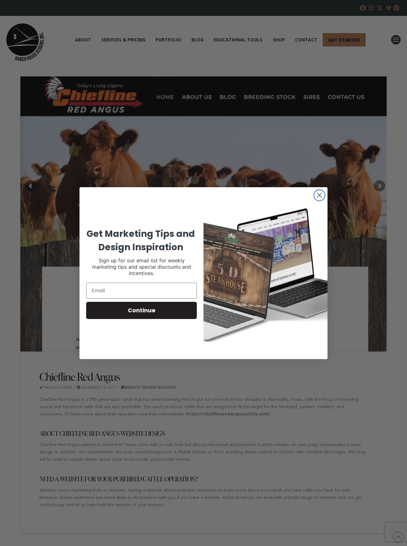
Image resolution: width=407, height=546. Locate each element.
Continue (141, 310)
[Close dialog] (319, 195)
